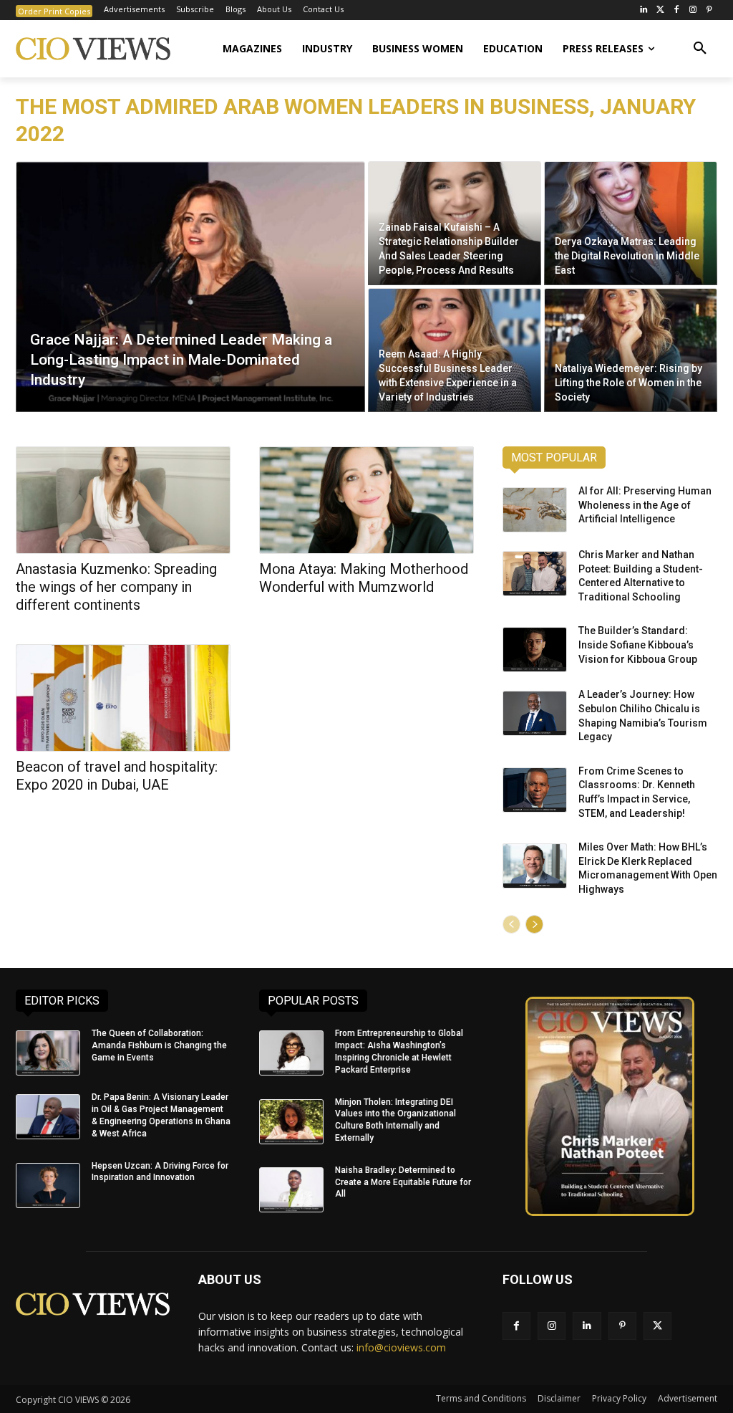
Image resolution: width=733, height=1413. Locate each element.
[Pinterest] (709, 10)
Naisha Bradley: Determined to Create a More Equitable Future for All (403, 1182)
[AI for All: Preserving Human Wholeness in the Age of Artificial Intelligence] (535, 509)
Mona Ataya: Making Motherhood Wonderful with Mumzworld (363, 577)
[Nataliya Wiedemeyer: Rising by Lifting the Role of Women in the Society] (630, 350)
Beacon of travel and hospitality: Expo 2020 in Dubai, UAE (117, 775)
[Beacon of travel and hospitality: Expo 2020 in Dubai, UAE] (123, 698)
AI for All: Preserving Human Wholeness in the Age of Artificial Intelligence (645, 505)
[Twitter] (660, 10)
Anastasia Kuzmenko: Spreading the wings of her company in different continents (116, 586)
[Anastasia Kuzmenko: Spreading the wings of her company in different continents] (123, 500)
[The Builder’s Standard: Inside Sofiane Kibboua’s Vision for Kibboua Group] (535, 649)
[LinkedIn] (644, 10)
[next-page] (534, 924)
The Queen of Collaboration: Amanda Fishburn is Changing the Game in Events (159, 1045)
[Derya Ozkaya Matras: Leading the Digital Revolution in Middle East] (630, 223)
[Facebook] (677, 10)
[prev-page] (511, 924)
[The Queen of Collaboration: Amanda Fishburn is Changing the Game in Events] (48, 1053)
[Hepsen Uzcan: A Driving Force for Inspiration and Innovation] (48, 1185)
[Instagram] (692, 10)
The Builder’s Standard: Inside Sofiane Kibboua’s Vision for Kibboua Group (637, 644)
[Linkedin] (587, 1326)
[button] (700, 49)
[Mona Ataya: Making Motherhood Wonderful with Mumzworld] (366, 500)
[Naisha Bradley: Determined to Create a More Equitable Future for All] (291, 1189)
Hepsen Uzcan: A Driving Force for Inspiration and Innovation (160, 1172)
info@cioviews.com (401, 1347)
